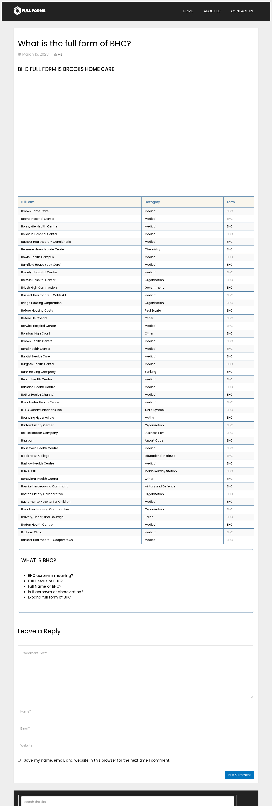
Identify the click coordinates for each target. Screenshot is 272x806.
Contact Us (242, 11)
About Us (212, 11)
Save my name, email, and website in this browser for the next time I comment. (97, 760)
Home (188, 11)
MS (60, 54)
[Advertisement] (99, 105)
